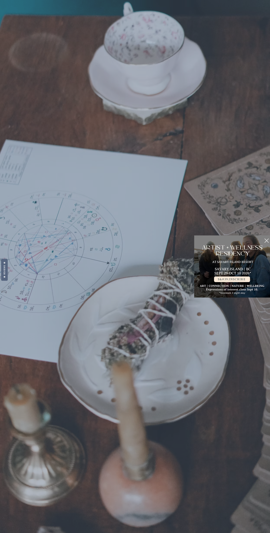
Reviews (4, 270)
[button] (267, 241)
